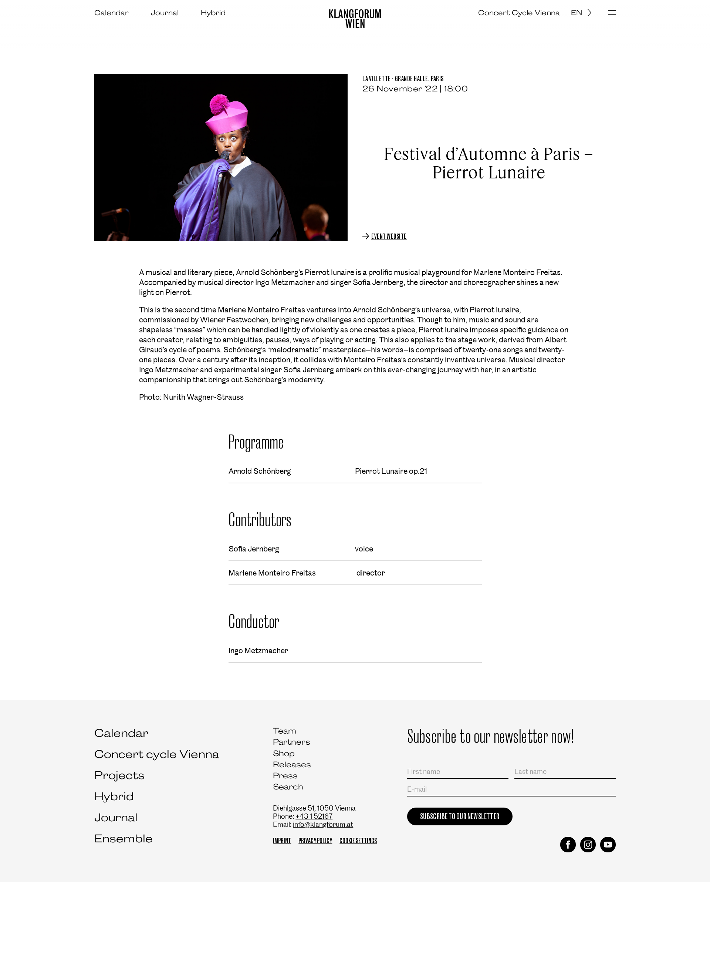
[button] (612, 13)
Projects (119, 775)
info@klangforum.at (323, 824)
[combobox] (584, 12)
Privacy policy (315, 841)
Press (285, 775)
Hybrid (213, 13)
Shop (284, 753)
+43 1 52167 (313, 816)
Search (288, 786)
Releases (292, 764)
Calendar (111, 13)
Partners (291, 742)
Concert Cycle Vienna (519, 13)
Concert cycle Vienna (156, 754)
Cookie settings (358, 841)
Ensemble (123, 838)
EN (576, 13)
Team (284, 730)
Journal (165, 13)
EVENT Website (389, 236)
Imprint (282, 841)
